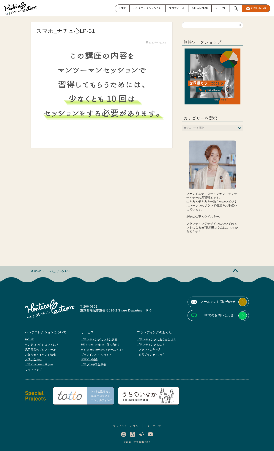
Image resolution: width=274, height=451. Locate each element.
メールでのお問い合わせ (218, 301)
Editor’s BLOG (200, 8)
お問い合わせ (259, 8)
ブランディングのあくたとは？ (156, 339)
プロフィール (177, 8)
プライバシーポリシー (39, 364)
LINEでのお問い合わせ (217, 315)
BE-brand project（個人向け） (101, 344)
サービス (220, 8)
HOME (122, 8)
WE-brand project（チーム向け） (102, 349)
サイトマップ (33, 369)
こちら (230, 227)
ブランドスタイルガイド (96, 354)
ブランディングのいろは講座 (99, 339)
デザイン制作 (89, 359)
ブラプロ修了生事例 (93, 364)
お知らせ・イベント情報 (40, 354)
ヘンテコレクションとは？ (42, 344)
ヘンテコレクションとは (147, 8)
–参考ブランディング (150, 354)
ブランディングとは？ (151, 344)
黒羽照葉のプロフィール (40, 349)
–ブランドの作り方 (149, 349)
